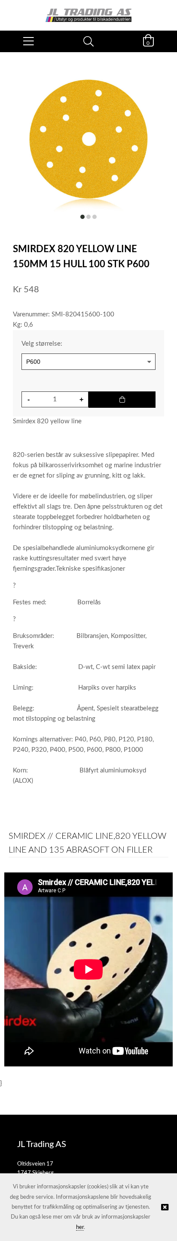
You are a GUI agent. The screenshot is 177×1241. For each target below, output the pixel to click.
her (80, 1227)
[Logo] (88, 11)
